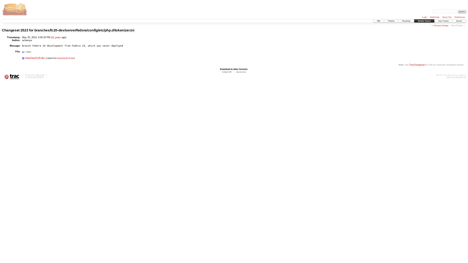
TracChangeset (417, 65)
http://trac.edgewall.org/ (456, 77)
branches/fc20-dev (35, 58)
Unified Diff (226, 72)
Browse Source (424, 21)
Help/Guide (434, 17)
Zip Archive (241, 72)
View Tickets (443, 21)
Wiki (378, 21)
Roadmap (406, 21)
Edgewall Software (36, 77)
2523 (24, 30)
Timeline (391, 21)
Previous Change (441, 25)
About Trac (447, 17)
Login (424, 17)
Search (459, 21)
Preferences (460, 17)
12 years (56, 37)
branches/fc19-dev (65, 58)
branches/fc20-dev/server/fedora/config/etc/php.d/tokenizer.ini (84, 30)
